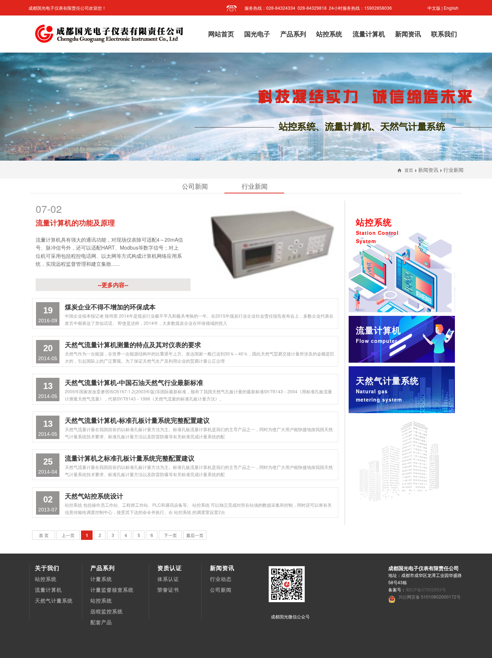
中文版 (434, 8)
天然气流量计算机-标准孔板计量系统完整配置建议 (137, 420)
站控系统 (377, 230)
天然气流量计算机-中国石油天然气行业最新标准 (134, 382)
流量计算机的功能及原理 (75, 222)
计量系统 (101, 578)
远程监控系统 (106, 611)
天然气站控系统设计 (94, 496)
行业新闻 (453, 169)
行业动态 (221, 578)
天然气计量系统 (387, 388)
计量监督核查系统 (112, 589)
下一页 (170, 535)
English (451, 8)
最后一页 (194, 535)
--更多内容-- (113, 285)
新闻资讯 (428, 169)
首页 (408, 170)
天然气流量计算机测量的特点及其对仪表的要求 (133, 344)
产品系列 (102, 568)
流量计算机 (48, 589)
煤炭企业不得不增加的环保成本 (110, 307)
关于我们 (47, 568)
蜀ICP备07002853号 (426, 589)
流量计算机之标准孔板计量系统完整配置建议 (129, 458)
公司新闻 (221, 589)
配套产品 (101, 622)
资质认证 (169, 568)
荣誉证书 (168, 589)
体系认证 (168, 578)
